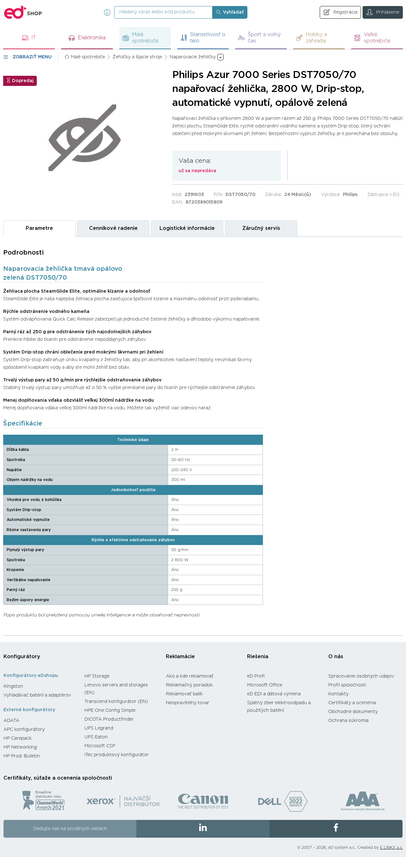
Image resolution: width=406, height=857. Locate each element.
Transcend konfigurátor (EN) (116, 701)
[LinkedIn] (202, 829)
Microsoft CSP (99, 746)
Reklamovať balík (184, 694)
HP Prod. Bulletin (21, 756)
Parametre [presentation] (39, 228)
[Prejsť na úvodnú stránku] (23, 12)
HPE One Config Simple (109, 710)
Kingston (13, 686)
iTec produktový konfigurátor (116, 755)
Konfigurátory (21, 656)
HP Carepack (17, 738)
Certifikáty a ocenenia (352, 703)
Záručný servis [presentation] (261, 228)
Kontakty (338, 694)
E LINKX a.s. (391, 847)
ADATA (11, 720)
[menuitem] (40, 686)
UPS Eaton (96, 737)
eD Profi (256, 676)
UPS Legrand (98, 728)
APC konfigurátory (24, 729)
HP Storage (96, 676)
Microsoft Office (264, 685)
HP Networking (20, 747)
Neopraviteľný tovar (187, 703)
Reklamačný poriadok (189, 685)
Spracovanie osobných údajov (361, 676)
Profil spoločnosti (347, 685)
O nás (335, 656)
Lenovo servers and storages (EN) (116, 689)
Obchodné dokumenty (353, 712)
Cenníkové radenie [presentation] (113, 228)
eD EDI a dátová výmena (274, 694)
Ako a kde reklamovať (189, 676)
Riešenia (257, 656)
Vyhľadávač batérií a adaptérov (37, 695)
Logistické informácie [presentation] (187, 228)
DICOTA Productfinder (109, 719)
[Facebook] (336, 829)
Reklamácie (180, 656)
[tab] (39, 228)
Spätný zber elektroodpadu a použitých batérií (279, 707)
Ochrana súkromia (348, 720)
